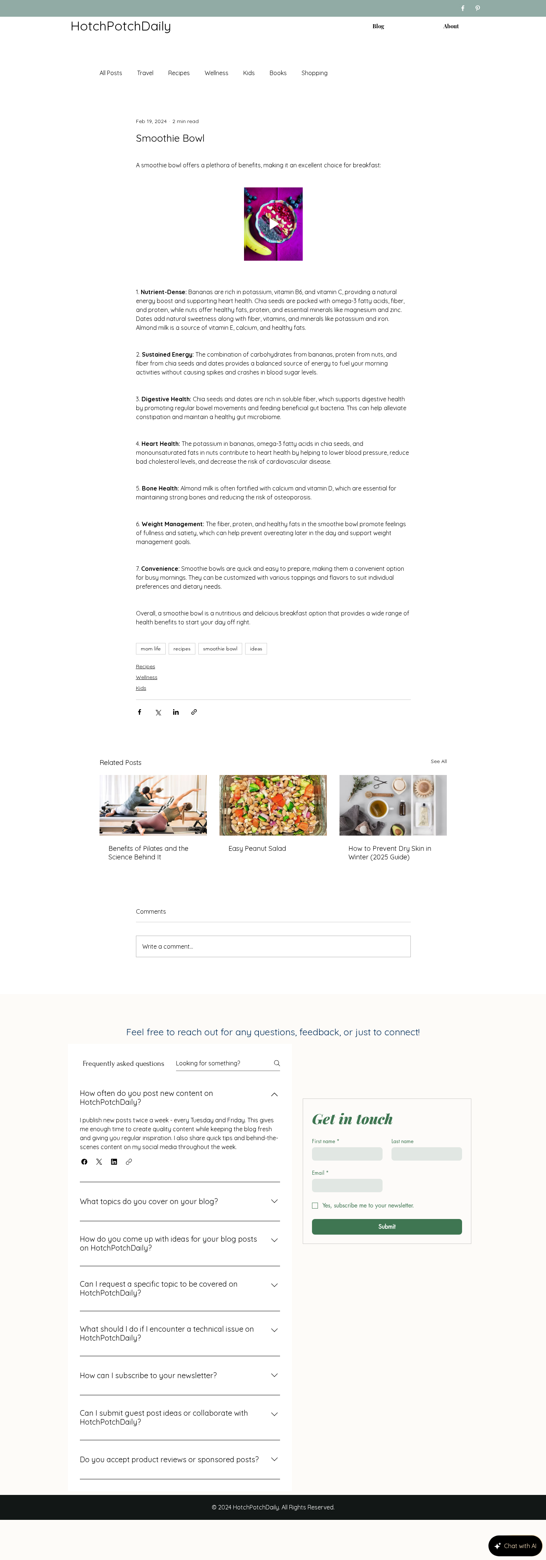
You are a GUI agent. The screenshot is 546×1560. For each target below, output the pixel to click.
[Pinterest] (477, 8)
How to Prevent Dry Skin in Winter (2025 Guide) (389, 852)
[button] (84, 1161)
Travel (145, 73)
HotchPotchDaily (121, 25)
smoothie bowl (220, 648)
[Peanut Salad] (273, 805)
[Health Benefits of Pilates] (153, 805)
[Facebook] (463, 8)
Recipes (179, 73)
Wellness (216, 73)
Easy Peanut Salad (257, 848)
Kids (249, 73)
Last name (402, 1141)
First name (325, 1141)
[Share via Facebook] (139, 711)
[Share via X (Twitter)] (157, 711)
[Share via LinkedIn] (175, 711)
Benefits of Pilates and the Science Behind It (148, 852)
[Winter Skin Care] (393, 805)
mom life (151, 648)
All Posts (111, 73)
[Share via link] (194, 711)
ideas (256, 648)
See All (439, 761)
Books (278, 73)
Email (320, 1173)
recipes (182, 648)
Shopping (315, 73)
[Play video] (273, 224)
